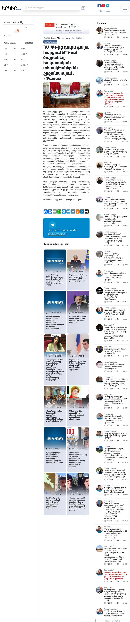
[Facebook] (99, 5)
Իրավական (75, 27)
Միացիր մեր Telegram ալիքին (62, 230)
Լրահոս (101, 23)
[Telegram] (108, 5)
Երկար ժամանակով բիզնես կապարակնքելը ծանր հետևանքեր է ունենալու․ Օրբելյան (69, 25)
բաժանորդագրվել (57, 234)
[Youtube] (103, 5)
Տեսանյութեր (106, 11)
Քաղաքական (50, 42)
